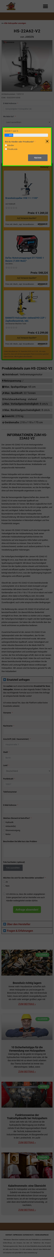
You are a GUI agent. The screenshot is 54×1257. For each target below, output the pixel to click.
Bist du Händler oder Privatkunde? (19, 142)
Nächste (37, 158)
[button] (47, 141)
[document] (27, 628)
